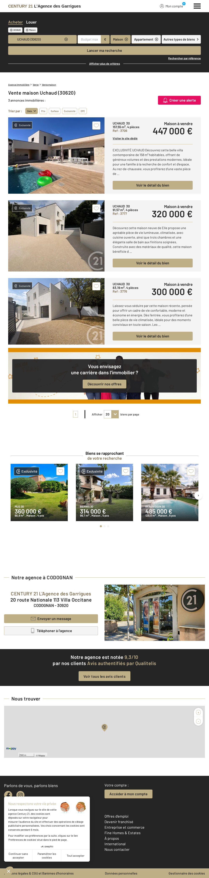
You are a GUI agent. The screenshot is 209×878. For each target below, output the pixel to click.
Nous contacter (117, 849)
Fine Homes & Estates (122, 832)
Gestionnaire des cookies (187, 873)
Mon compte (174, 6)
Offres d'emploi (116, 816)
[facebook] (8, 795)
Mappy (41, 755)
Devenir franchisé (118, 821)
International (115, 844)
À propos (111, 838)
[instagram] (20, 795)
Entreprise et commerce (124, 827)
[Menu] (197, 5)
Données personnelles (121, 873)
